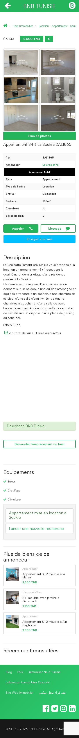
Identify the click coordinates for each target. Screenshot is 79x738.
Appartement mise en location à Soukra (37, 515)
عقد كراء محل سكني (52, 692)
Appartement (52, 179)
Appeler (18, 228)
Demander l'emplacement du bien (39, 444)
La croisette (51, 164)
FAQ (20, 672)
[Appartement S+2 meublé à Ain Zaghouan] (12, 621)
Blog (8, 672)
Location (48, 186)
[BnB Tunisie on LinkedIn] (72, 710)
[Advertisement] (39, 380)
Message (54, 228)
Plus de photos (39, 136)
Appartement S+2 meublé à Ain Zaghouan (44, 623)
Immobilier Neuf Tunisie (45, 672)
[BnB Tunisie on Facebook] (46, 710)
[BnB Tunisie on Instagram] (63, 710)
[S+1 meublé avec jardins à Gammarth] (12, 597)
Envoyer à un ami (39, 239)
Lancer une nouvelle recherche (36, 528)
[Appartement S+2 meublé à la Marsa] (12, 574)
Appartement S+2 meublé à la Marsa (43, 575)
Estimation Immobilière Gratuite (27, 682)
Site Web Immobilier (19, 692)
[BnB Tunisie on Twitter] (54, 710)
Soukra (8, 39)
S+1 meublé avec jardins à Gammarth (40, 599)
